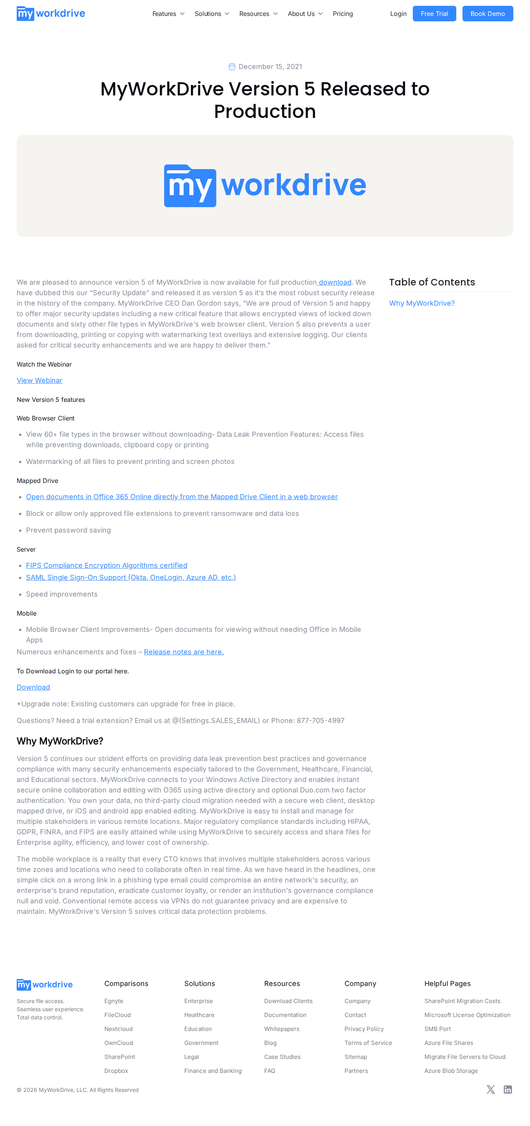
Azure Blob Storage (451, 1070)
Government (201, 1042)
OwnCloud (118, 1042)
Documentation (285, 1015)
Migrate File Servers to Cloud (465, 1056)
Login (398, 13)
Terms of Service (368, 1042)
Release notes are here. (184, 652)
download (334, 282)
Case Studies (282, 1056)
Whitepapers (282, 1029)
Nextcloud (118, 1029)
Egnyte (113, 1001)
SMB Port (437, 1029)
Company (358, 1001)
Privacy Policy (364, 1029)
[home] (51, 13)
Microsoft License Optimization (467, 1015)
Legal (191, 1056)
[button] (169, 13)
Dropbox (116, 1070)
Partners (356, 1070)
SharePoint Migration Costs (462, 1001)
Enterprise (198, 1001)
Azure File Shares (448, 1042)
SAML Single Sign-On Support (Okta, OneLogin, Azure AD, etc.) (131, 577)
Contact (355, 1015)
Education (198, 1029)
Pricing (343, 13)
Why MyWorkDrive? (422, 303)
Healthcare (199, 1015)
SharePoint (119, 1056)
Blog (270, 1042)
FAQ (269, 1070)
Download (33, 687)
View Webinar (39, 380)
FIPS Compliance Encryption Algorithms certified (106, 565)
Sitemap (356, 1056)
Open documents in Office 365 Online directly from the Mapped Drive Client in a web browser (182, 497)
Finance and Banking (213, 1070)
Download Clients (288, 1001)
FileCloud (117, 1015)
